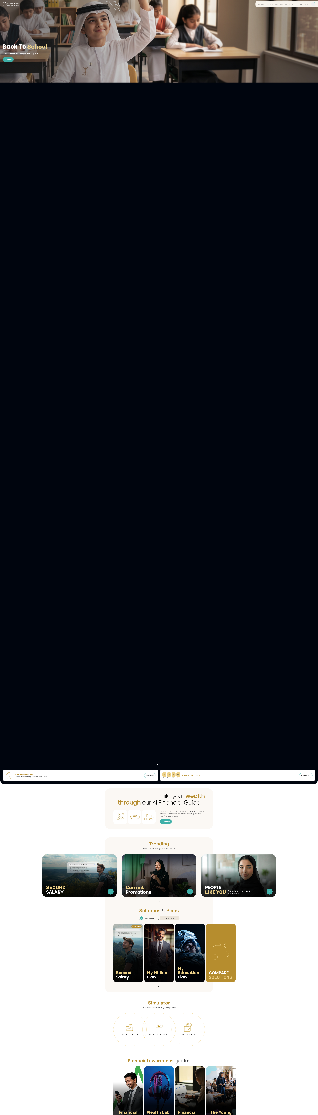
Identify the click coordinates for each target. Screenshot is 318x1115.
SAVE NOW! (150, 775)
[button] (159, 764)
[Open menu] (313, 4)
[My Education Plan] (201, 978)
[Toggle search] (297, 4)
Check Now (166, 821)
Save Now (8, 59)
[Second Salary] (139, 978)
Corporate (279, 4)
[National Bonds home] (11, 4)
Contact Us (289, 4)
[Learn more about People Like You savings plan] (111, 892)
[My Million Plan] (170, 978)
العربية (306, 4)
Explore (270, 4)
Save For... (261, 4)
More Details (306, 775)
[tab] (149, 918)
